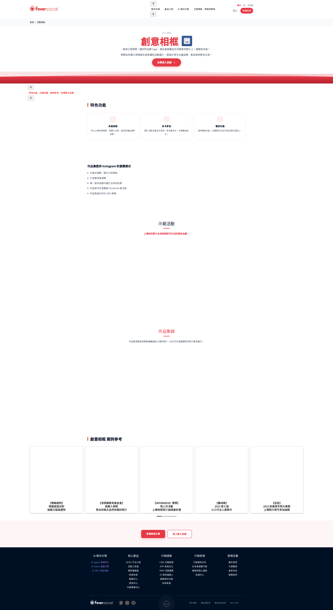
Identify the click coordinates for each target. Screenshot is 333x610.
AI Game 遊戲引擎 (100, 566)
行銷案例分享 (199, 562)
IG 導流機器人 (166, 574)
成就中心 (133, 583)
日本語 (250, 5)
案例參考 (54, 92)
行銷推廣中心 (133, 587)
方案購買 (233, 566)
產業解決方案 (166, 578)
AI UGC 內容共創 (100, 570)
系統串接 (166, 583)
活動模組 (41, 22)
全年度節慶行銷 (199, 566)
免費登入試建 (67, 92)
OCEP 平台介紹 (133, 562)
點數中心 (133, 578)
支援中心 (199, 574)
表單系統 (133, 574)
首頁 (32, 22)
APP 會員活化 (166, 566)
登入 (235, 10)
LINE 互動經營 (166, 562)
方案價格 (198, 9)
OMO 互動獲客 (166, 570)
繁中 (239, 5)
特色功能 (33, 92)
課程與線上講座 (199, 570)
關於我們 (233, 562)
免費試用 (246, 10)
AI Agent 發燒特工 (100, 562)
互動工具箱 (133, 566)
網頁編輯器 (133, 570)
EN (244, 5)
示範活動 (44, 92)
